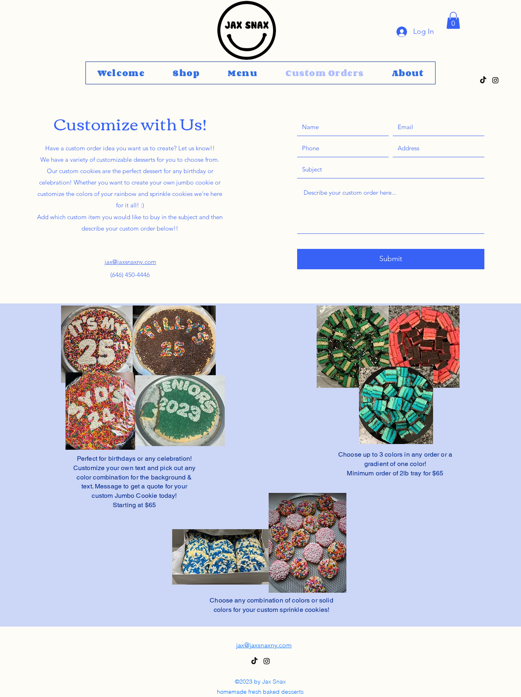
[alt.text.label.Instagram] (495, 80)
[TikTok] (483, 80)
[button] (453, 20)
